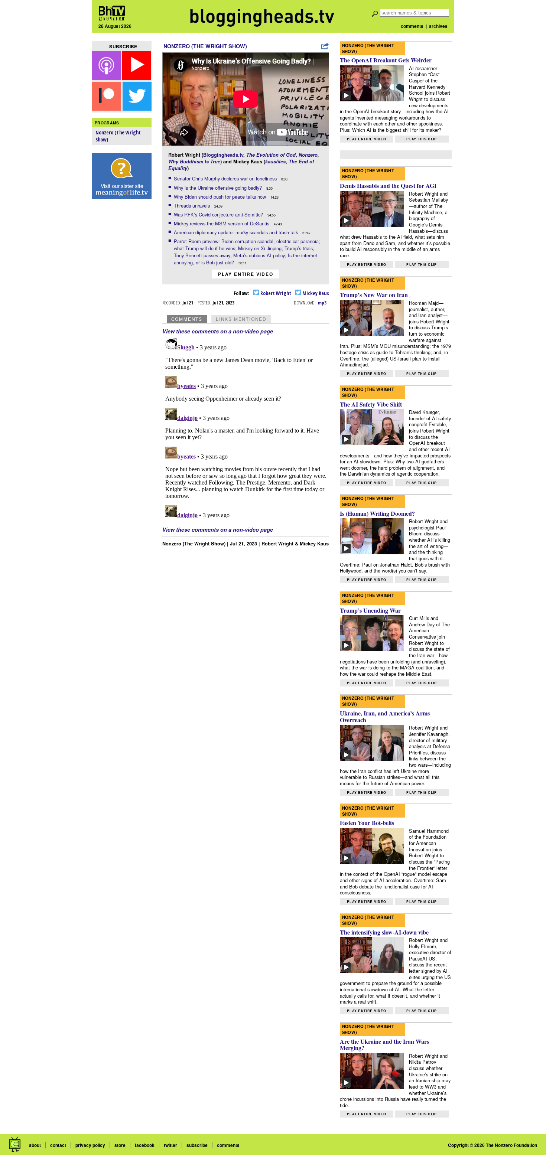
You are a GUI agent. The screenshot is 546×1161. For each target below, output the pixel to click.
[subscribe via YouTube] (136, 77)
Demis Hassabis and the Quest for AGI (388, 185)
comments (412, 26)
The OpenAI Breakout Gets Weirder (386, 60)
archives (438, 26)
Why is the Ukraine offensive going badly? (218, 187)
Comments (186, 319)
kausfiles (275, 161)
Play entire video (245, 274)
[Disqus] (245, 427)
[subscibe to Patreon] (106, 108)
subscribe (197, 1145)
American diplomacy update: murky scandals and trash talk (236, 232)
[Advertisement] (122, 319)
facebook (145, 1145)
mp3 (322, 302)
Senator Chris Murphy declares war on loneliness (226, 178)
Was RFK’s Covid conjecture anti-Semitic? (219, 214)
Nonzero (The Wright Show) (205, 46)
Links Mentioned (241, 319)
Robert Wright (275, 293)
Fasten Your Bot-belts (367, 822)
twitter (170, 1145)
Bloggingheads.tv (223, 154)
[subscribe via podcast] (107, 77)
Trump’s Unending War (370, 610)
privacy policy (90, 1145)
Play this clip (421, 139)
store (120, 1145)
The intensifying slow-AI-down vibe (384, 932)
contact (58, 1145)
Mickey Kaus (315, 293)
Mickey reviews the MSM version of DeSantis (222, 223)
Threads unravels (192, 205)
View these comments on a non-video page (217, 331)
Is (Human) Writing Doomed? (377, 513)
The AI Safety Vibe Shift (371, 404)
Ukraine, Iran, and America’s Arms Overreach (385, 716)
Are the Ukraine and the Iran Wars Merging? (384, 1044)
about (35, 1145)
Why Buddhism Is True (194, 161)
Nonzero (308, 154)
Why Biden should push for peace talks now (220, 196)
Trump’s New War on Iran (374, 294)
